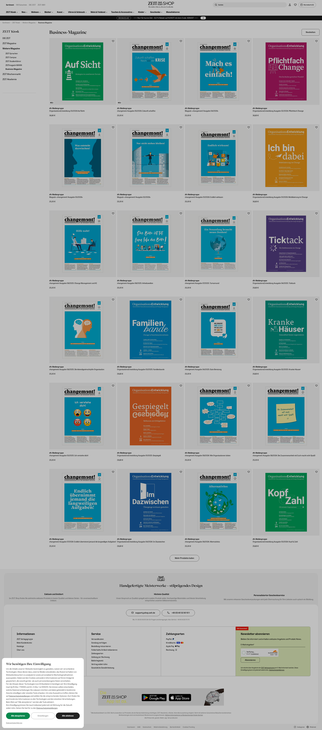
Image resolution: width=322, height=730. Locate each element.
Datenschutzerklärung (14, 723)
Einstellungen (43, 715)
